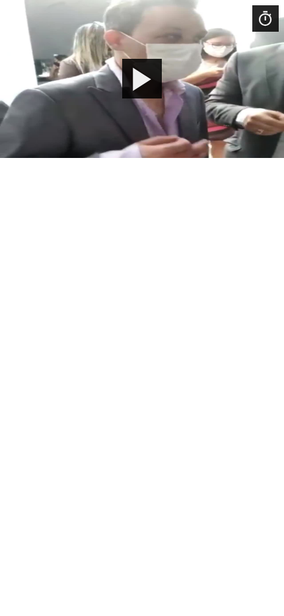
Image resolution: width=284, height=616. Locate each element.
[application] (142, 79)
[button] (142, 78)
